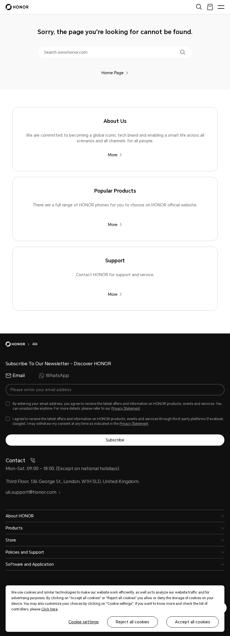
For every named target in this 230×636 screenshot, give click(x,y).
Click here (49, 609)
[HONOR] (19, 344)
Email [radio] (19, 375)
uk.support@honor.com (31, 492)
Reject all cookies (132, 622)
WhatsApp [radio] (57, 375)
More (113, 155)
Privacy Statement (125, 409)
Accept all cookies (192, 622)
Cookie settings (83, 622)
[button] (182, 52)
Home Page (113, 73)
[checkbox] (115, 406)
